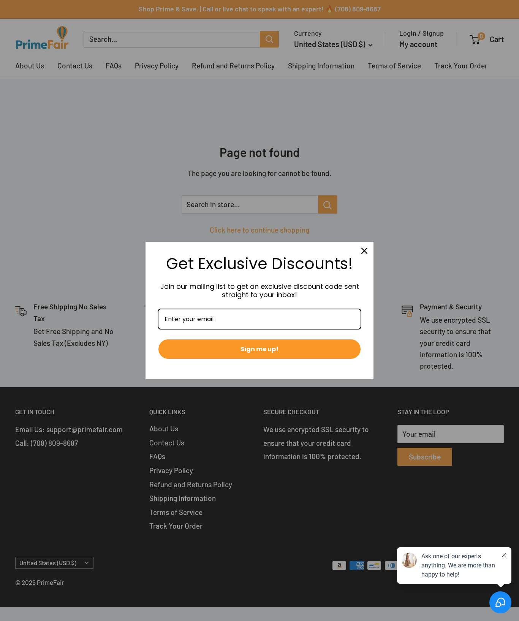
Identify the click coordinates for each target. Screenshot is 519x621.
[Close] (364, 251)
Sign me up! (259, 349)
